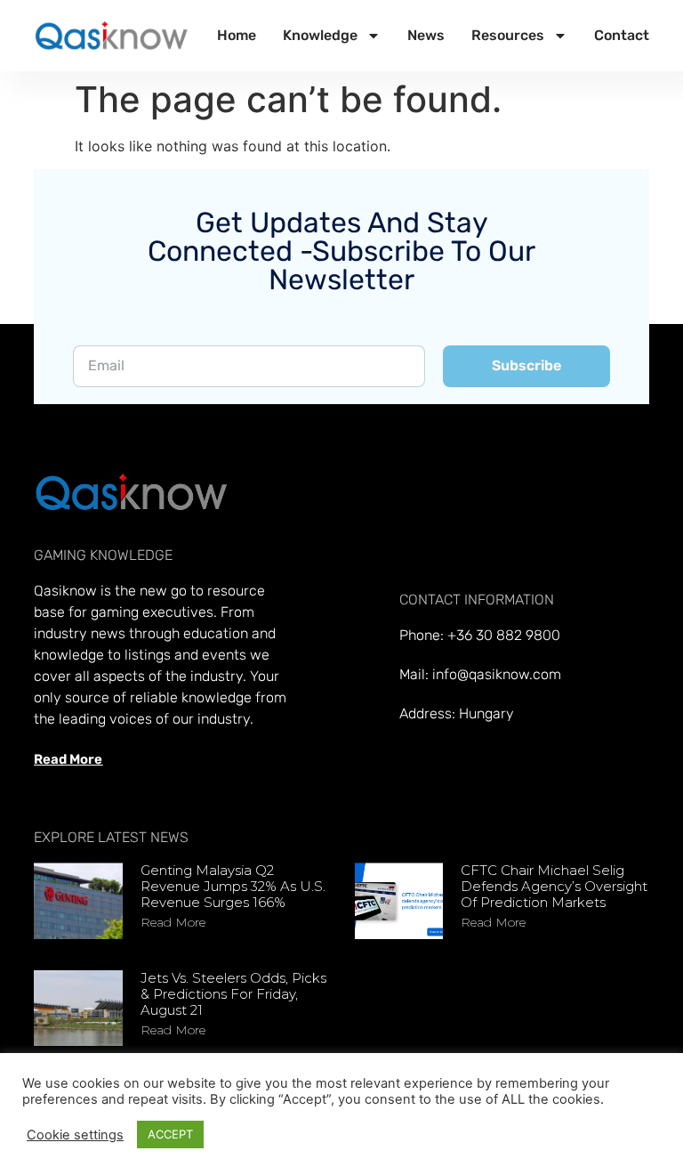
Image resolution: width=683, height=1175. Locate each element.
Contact (621, 35)
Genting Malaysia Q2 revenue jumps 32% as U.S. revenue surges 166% (233, 886)
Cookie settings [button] (75, 1135)
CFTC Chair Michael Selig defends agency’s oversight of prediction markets (554, 886)
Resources (507, 35)
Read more (173, 922)
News (426, 35)
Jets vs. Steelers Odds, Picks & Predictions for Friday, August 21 (233, 993)
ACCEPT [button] (170, 1134)
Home (236, 35)
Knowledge (320, 35)
